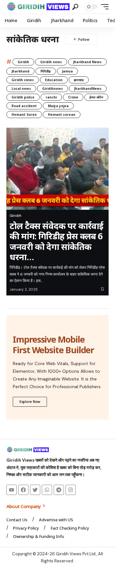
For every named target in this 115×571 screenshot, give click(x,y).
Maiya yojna (58, 106)
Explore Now (29, 401)
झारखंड (79, 80)
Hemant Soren (24, 114)
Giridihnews (52, 88)
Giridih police (23, 97)
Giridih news (51, 62)
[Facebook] (23, 490)
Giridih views (23, 80)
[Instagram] (70, 490)
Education (54, 80)
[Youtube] (11, 490)
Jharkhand (20, 71)
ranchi (51, 97)
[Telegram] (59, 490)
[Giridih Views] (38, 6)
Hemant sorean (61, 114)
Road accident (24, 106)
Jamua (67, 71)
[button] (75, 7)
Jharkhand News (87, 62)
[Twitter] (35, 490)
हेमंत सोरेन (96, 97)
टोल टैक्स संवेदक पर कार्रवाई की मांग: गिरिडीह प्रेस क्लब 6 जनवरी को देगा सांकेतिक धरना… (56, 241)
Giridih (23, 62)
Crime (73, 97)
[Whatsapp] (47, 490)
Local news (21, 88)
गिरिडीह (46, 71)
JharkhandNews (88, 88)
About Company (24, 506)
